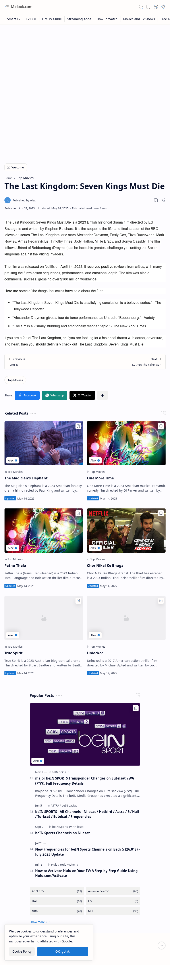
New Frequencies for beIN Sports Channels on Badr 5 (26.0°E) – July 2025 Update (87, 852)
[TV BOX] (31, 19)
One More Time (100, 478)
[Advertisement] (85, 60)
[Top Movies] (15, 380)
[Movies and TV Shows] (139, 19)
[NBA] (57, 911)
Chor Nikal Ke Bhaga (105, 565)
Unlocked (95, 652)
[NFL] (113, 911)
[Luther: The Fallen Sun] (125, 361)
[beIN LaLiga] (69, 805)
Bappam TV (157, 956)
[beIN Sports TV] (63, 827)
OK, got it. (62, 951)
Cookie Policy (21, 951)
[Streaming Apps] (79, 19)
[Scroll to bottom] (162, 946)
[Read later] (156, 200)
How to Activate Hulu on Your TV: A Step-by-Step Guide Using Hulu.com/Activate (86, 873)
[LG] (113, 901)
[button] (6, 6)
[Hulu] (55, 865)
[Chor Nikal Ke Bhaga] (126, 530)
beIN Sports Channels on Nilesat (62, 833)
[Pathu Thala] (43, 530)
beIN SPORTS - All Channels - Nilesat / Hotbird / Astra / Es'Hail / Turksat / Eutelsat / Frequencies (87, 814)
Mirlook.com (21, 6)
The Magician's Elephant (26, 478)
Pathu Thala (15, 565)
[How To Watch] (107, 19)
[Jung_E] (45, 361)
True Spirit (13, 652)
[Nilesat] (78, 827)
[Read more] (76, 498)
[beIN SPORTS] (60, 772)
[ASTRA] (56, 805)
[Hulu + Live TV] (69, 865)
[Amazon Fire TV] (113, 891)
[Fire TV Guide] (52, 19)
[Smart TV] (13, 19)
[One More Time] (126, 443)
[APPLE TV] (57, 891)
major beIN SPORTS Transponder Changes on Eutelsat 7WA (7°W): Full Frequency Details (84, 781)
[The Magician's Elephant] (43, 443)
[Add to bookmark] (78, 426)
